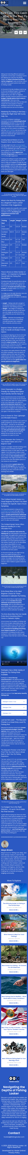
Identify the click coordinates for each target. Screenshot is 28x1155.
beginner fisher (18, 150)
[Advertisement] (14, 58)
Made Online (19, 1150)
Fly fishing (4, 119)
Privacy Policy (14, 1152)
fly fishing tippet (20, 145)
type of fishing (10, 130)
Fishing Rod (4, 222)
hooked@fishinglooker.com (14, 1137)
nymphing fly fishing (7, 511)
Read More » (14, 910)
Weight (18, 221)
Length (12, 221)
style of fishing (20, 288)
